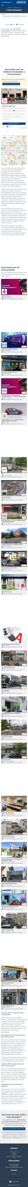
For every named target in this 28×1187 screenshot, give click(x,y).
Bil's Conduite (5, 690)
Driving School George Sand (9, 568)
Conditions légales (14, 1165)
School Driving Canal (8, 106)
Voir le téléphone (14, 123)
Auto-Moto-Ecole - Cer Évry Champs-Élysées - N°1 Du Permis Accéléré (14, 521)
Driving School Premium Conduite (11, 644)
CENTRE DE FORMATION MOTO (10, 349)
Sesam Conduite (6, 497)
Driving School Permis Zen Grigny (11, 713)
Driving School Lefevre (8, 983)
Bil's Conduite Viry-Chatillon (9, 883)
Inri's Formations (6, 296)
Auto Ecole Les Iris (7, 591)
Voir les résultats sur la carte (14, 150)
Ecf (3, 474)
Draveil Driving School (8, 1006)
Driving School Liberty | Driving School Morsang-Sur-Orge (12, 859)
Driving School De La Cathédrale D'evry (12, 544)
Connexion (14, 1154)
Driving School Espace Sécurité (10, 906)
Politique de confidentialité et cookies (14, 1167)
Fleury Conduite (6, 759)
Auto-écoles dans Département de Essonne (14, 16)
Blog (14, 1157)
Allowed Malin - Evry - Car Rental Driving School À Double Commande (12, 420)
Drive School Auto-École (8, 667)
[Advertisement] (14, 52)
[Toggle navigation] (2, 5)
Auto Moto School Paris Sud (9, 372)
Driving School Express (8, 836)
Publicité (14, 1153)
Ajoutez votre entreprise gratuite (14, 1156)
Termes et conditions (14, 1164)
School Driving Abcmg (8, 813)
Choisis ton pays (15, 1181)
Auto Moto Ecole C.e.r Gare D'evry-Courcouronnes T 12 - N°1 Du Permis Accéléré (14, 396)
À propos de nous (14, 1152)
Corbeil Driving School (8, 929)
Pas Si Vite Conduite (7, 736)
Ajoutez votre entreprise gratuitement (14, 1129)
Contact (14, 1174)
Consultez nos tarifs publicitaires (11, 84)
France (3, 14)
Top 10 (7, 24)
